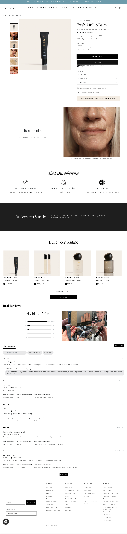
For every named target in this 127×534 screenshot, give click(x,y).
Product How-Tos (71, 499)
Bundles (49, 499)
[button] (30, 8)
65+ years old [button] (7, 444)
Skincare (49, 488)
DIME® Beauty (53, 525)
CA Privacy (107, 514)
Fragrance (49, 496)
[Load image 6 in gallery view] (14, 70)
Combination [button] (21, 467)
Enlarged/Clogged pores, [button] (42, 467)
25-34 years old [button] (8, 421)
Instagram (87, 488)
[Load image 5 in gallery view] (14, 62)
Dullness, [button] (43, 397)
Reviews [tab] (9, 346)
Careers (68, 510)
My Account (107, 490)
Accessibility (108, 520)
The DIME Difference (72, 490)
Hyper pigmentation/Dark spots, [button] (45, 444)
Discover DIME (70, 493)
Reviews (68, 507)
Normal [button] (19, 421)
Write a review (119, 345)
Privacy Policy (108, 512)
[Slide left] (14, 21)
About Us (68, 488)
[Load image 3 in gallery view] (14, 44)
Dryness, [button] (37, 397)
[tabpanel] (63, 414)
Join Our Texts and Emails (90, 502)
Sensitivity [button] (50, 397)
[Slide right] (14, 76)
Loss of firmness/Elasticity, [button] (60, 467)
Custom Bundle (51, 501)
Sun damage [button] (60, 444)
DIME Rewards (70, 501)
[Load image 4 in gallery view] (14, 53)
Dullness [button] (37, 421)
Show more (63, 474)
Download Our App (53, 510)
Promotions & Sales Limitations (110, 508)
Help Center (107, 488)
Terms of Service (109, 504)
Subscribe (31, 502)
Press (67, 496)
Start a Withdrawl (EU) (111, 501)
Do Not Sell (107, 517)
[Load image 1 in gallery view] (14, 27)
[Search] (111, 8)
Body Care (50, 490)
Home (4, 15)
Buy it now (97, 62)
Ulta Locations (51, 507)
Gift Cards (50, 504)
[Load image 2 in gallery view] (14, 36)
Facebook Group (90, 493)
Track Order (107, 499)
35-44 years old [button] (8, 397)
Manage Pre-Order (109, 496)
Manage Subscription (110, 493)
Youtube (87, 499)
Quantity (79, 45)
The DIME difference (63, 173)
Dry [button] (18, 397)
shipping (86, 88)
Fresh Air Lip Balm (14, 15)
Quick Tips (69, 504)
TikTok (86, 496)
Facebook (87, 490)
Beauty (48, 493)
